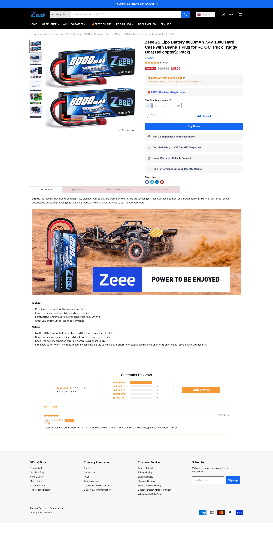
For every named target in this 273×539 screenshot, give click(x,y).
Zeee (151, 57)
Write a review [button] (201, 389)
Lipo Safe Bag (37, 472)
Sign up (233, 480)
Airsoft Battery (37, 485)
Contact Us (89, 472)
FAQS (87, 476)
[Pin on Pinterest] (162, 182)
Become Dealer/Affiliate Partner (154, 489)
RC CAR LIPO (123, 24)
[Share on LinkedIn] (157, 182)
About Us (88, 468)
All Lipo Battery (74, 24)
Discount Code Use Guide (96, 485)
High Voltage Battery (40, 489)
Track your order (92, 481)
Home (33, 24)
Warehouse (49, 24)
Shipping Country (146, 481)
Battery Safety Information (97, 489)
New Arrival (36, 468)
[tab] (46, 189)
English (205, 14)
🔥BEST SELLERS (102, 24)
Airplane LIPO (147, 24)
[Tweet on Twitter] (152, 182)
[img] (51, 415)
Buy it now (194, 126)
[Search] (185, 14)
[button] (152, 62)
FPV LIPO (166, 24)
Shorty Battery (37, 481)
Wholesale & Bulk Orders (150, 494)
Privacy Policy (145, 472)
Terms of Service (146, 468)
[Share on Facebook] (147, 182)
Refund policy (56, 508)
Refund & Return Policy (149, 485)
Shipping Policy (145, 476)
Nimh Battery (36, 476)
